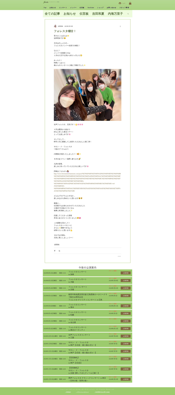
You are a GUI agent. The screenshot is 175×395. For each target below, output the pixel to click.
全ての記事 (52, 13)
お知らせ (70, 13)
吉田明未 (56, 244)
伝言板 (84, 13)
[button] (130, 3)
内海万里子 (115, 13)
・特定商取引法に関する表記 (102, 392)
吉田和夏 (98, 13)
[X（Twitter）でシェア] (59, 251)
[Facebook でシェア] (55, 251)
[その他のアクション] (120, 26)
